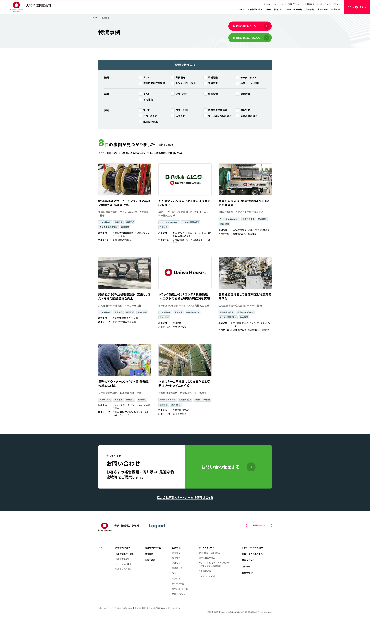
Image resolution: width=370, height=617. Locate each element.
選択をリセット (166, 144)
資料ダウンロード (295, 4)
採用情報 (310, 4)
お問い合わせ (259, 525)
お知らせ (267, 4)
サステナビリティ (279, 4)
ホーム (95, 17)
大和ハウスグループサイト (329, 4)
